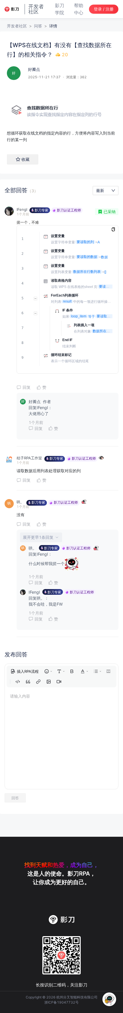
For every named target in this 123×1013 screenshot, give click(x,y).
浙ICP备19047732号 (61, 1002)
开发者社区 (17, 25)
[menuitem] (24, 671)
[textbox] (61, 115)
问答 (38, 25)
